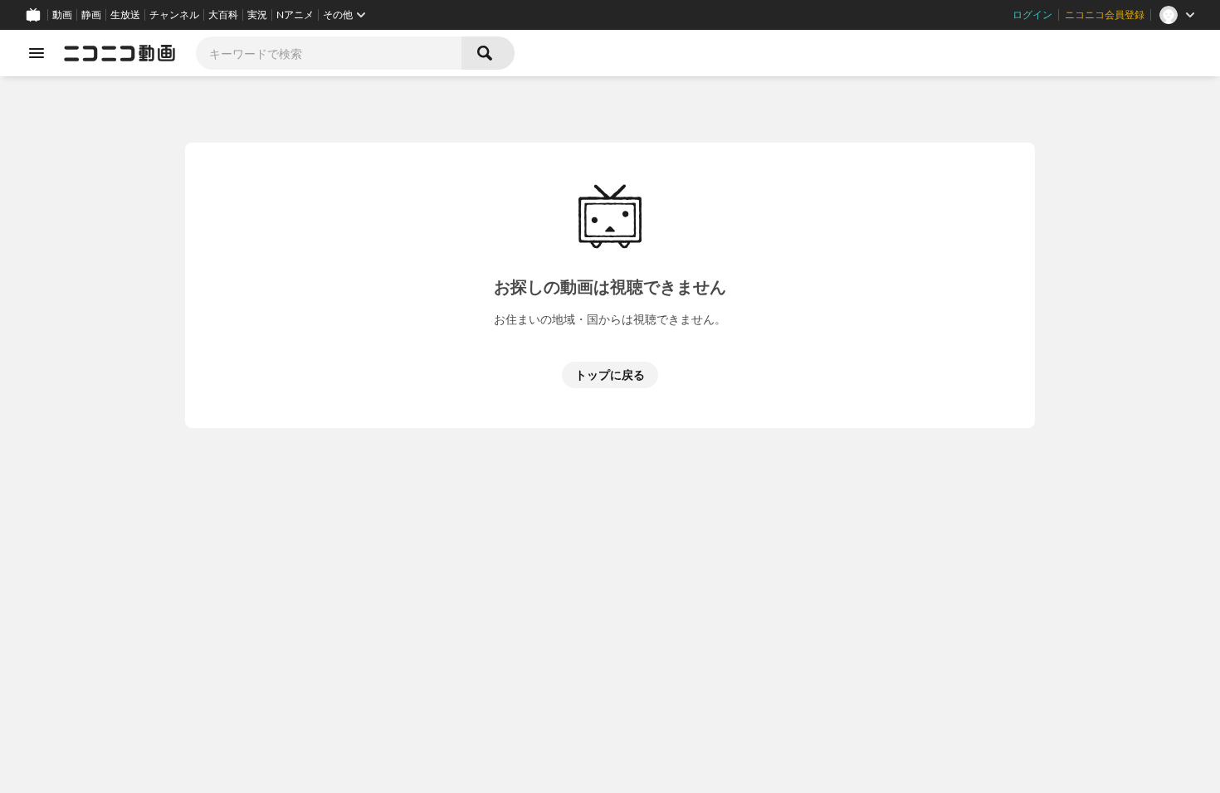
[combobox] (328, 53)
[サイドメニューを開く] (36, 53)
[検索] (488, 53)
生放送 (125, 15)
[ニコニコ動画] (119, 53)
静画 (91, 15)
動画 (62, 15)
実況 (257, 15)
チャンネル (174, 15)
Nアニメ (295, 15)
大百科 (223, 15)
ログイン (1032, 15)
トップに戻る (610, 374)
